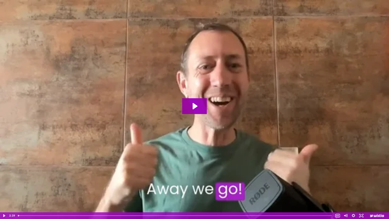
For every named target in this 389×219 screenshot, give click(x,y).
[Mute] (345, 215)
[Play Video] (4, 215)
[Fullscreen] (361, 215)
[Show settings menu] (353, 215)
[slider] (175, 215)
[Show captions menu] (338, 215)
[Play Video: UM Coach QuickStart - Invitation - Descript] (194, 106)
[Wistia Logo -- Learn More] (377, 215)
